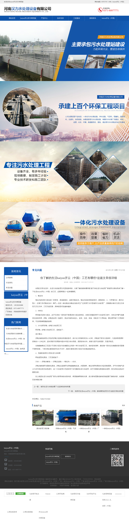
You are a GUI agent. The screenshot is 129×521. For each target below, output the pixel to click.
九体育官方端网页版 (75, 497)
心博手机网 (60, 494)
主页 (116, 270)
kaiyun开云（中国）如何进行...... (15, 351)
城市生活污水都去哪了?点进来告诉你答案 (55, 386)
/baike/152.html (45, 399)
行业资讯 (9, 282)
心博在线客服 (28, 512)
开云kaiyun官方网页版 (43, 515)
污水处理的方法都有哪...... (15, 333)
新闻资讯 (92, 18)
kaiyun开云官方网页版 (28, 18)
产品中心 (44, 18)
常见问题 (9, 288)
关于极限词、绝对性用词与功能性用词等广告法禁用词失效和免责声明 (65, 483)
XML (110, 2)
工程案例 (76, 18)
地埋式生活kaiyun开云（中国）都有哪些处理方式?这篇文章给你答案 (99, 391)
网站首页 (12, 18)
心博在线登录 (12, 512)
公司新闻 (9, 277)
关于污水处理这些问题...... (15, 344)
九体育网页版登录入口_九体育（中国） (107, 500)
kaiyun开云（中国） (119, 2)
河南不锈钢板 (64, 485)
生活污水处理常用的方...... (15, 328)
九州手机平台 (91, 494)
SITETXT (104, 2)
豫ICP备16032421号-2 (66, 479)
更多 (123, 405)
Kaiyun (48, 494)
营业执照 (97, 479)
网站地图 (97, 2)
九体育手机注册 (34, 497)
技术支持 (60, 18)
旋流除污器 (75, 485)
